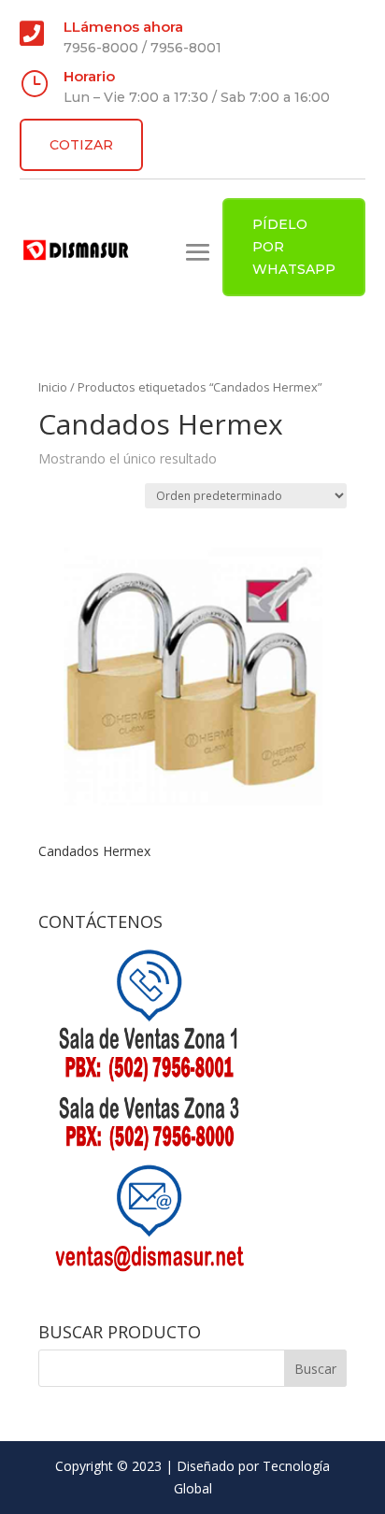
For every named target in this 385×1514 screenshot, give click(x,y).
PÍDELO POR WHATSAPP (293, 247)
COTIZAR (81, 144)
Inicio (52, 386)
